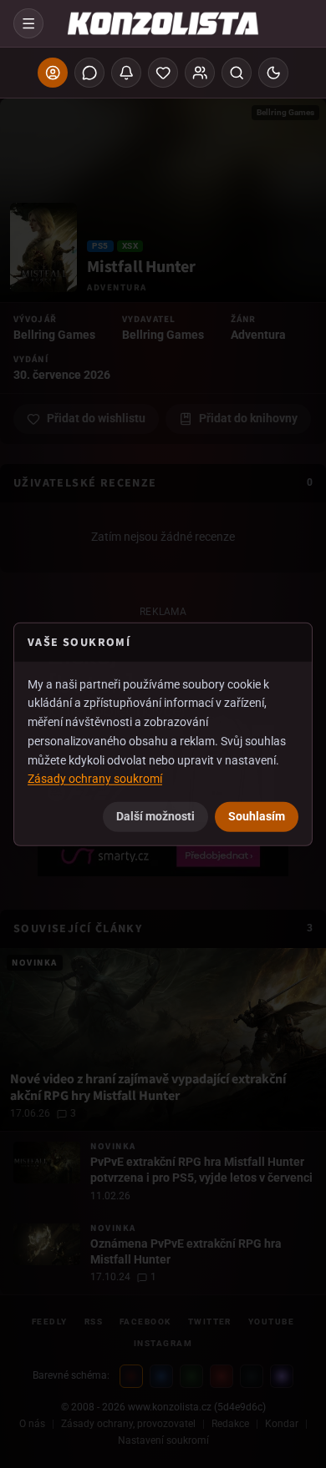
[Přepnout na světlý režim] (273, 73)
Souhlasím (256, 816)
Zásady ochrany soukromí (95, 778)
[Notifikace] (126, 73)
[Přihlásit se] (53, 73)
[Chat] (89, 73)
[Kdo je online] (200, 73)
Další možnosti (155, 816)
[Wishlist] (163, 73)
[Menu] (28, 23)
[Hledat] (237, 73)
